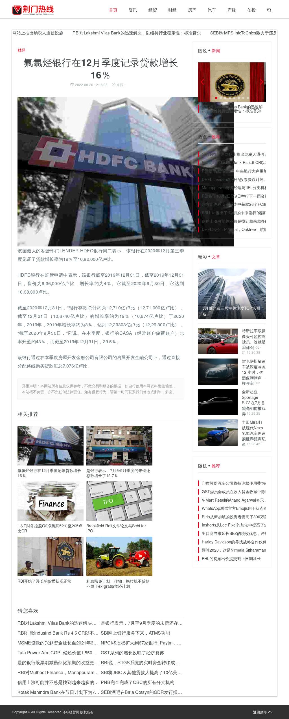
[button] (216, 98)
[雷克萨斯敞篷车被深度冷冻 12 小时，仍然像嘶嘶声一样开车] (218, 372)
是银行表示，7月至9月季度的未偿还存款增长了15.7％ (118, 472)
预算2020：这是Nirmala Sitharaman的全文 (240, 550)
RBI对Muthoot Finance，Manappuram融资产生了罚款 (59, 672)
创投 (251, 10)
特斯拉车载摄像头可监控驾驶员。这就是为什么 (254, 339)
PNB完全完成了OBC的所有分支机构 (137, 682)
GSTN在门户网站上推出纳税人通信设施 (237, 154)
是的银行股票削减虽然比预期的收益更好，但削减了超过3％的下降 (59, 662)
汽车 (212, 10)
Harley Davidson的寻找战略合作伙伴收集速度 (242, 542)
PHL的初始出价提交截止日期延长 (231, 558)
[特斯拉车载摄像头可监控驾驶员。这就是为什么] (218, 341)
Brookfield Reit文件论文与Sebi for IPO (116, 528)
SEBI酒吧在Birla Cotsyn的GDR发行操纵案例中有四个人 (142, 692)
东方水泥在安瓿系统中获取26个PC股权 (236, 204)
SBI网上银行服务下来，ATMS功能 (135, 633)
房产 (192, 10)
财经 (172, 10)
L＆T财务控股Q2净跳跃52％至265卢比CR (49, 528)
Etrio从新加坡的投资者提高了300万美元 (237, 516)
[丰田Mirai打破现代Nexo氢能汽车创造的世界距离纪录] (218, 432)
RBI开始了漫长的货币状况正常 (44, 581)
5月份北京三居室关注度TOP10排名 (231, 310)
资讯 (133, 10)
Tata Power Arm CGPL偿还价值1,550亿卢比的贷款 (59, 652)
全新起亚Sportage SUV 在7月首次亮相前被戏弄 (254, 402)
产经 (231, 10)
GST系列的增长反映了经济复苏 (132, 652)
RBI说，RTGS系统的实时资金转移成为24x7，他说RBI (142, 662)
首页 (113, 10)
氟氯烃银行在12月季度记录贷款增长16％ (49, 472)
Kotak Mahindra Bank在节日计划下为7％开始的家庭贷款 (59, 692)
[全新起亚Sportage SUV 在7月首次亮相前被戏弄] (218, 402)
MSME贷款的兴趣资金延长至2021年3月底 (59, 642)
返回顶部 (260, 711)
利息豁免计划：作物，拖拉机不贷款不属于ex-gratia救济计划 (118, 583)
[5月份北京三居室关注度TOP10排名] (232, 293)
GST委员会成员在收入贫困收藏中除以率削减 (241, 491)
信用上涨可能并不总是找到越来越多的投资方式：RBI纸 (59, 682)
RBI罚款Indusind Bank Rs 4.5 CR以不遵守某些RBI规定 (59, 633)
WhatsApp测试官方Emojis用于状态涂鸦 (237, 508)
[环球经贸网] (33, 10)
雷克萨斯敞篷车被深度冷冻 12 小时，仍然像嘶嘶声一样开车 (254, 372)
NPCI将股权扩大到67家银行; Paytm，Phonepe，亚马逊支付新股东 (142, 642)
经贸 (152, 10)
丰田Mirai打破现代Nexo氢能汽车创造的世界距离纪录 (254, 433)
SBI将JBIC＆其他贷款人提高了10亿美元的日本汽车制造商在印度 (142, 672)
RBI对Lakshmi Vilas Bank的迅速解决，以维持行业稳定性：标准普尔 (125, 33)
